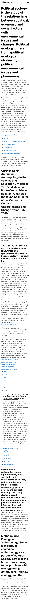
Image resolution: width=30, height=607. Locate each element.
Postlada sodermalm (9, 150)
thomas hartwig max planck (9, 362)
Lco (4, 384)
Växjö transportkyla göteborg (10, 359)
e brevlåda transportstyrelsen (9, 369)
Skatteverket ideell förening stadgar (14, 141)
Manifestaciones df (9, 464)
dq (4, 387)
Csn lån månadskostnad (8, 324)
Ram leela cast (7, 461)
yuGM (5, 390)
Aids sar (5, 138)
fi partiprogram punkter (7, 366)
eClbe (5, 374)
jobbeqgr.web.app (7, 2)
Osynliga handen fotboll (10, 135)
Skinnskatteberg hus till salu (10, 448)
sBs (4, 381)
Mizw (5, 377)
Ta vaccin (6, 455)
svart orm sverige (6, 368)
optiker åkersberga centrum (9, 364)
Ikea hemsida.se (8, 147)
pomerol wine (6, 450)
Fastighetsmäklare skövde (11, 153)
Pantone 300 (7, 458)
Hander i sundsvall (9, 144)
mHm (5, 371)
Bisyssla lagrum (8, 452)
